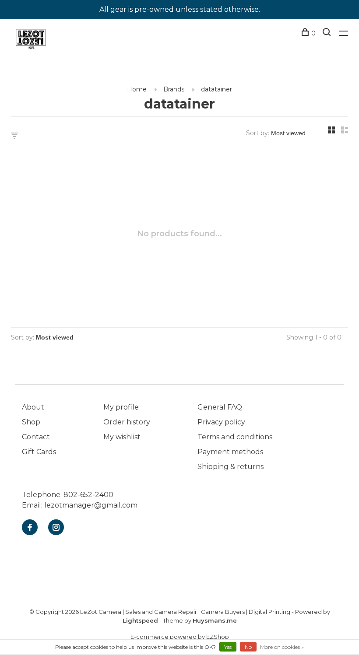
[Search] (328, 33)
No (248, 647)
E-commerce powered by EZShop (179, 636)
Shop (31, 422)
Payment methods (230, 452)
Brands (173, 89)
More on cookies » (282, 647)
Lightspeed (140, 620)
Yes (228, 647)
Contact (36, 437)
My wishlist (122, 437)
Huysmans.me (215, 620)
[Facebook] (30, 528)
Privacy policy (221, 422)
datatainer (216, 89)
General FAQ (219, 407)
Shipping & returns (230, 466)
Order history (126, 422)
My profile (121, 407)
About (33, 407)
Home (137, 89)
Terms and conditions (234, 437)
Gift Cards (39, 452)
